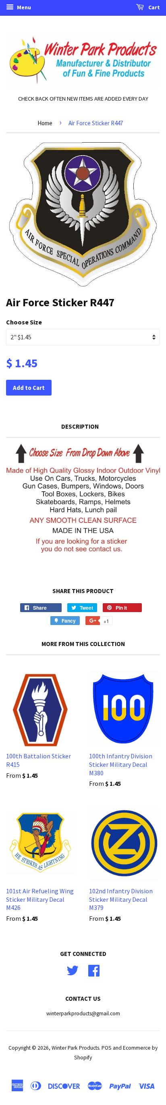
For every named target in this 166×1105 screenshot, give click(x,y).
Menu (23, 7)
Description (80, 426)
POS (107, 1047)
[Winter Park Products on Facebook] (94, 969)
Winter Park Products (75, 1047)
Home (44, 123)
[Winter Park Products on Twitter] (72, 969)
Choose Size (24, 322)
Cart (153, 7)
